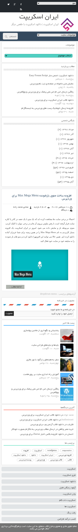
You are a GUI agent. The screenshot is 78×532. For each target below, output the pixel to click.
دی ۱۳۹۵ (68, 177)
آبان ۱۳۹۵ (68, 182)
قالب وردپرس (56, 460)
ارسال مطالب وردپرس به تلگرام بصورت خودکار (33, 429)
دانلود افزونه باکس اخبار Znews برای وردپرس (42, 434)
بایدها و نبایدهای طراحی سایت (45, 345)
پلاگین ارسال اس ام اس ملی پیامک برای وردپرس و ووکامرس (45, 92)
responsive (67, 451)
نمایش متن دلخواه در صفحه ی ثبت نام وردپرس (51, 84)
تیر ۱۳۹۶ (68, 153)
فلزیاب (70, 424)
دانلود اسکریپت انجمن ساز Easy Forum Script (51, 75)
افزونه (26, 451)
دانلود (33, 455)
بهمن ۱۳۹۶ (67, 144)
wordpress (52, 451)
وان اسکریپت (69, 494)
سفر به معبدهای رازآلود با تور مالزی (42, 360)
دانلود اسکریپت (19, 455)
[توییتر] (8, 4)
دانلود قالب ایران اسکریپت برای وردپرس (54, 100)
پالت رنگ (71, 513)
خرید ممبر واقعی (65, 429)
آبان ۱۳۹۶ (68, 148)
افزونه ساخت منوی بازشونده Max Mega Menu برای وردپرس (42, 197)
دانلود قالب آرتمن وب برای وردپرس (47, 424)
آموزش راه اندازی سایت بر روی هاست (41, 374)
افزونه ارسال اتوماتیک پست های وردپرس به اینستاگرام (47, 108)
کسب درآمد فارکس (67, 519)
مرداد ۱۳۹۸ (67, 129)
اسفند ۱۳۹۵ (67, 172)
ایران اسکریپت (47, 455)
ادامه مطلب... (15, 287)
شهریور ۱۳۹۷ (66, 139)
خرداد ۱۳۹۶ (67, 158)
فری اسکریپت (69, 475)
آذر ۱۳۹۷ (68, 134)
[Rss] (21, 9)
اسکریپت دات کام (67, 500)
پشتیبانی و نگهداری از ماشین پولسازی (41, 330)
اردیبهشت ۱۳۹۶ (65, 163)
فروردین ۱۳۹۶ (66, 167)
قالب (70, 460)
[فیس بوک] (21, 4)
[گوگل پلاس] (14, 4)
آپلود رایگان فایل (67, 488)
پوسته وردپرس (25, 460)
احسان (70, 434)
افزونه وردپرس (65, 455)
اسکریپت (38, 451)
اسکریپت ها (70, 506)
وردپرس (41, 460)
